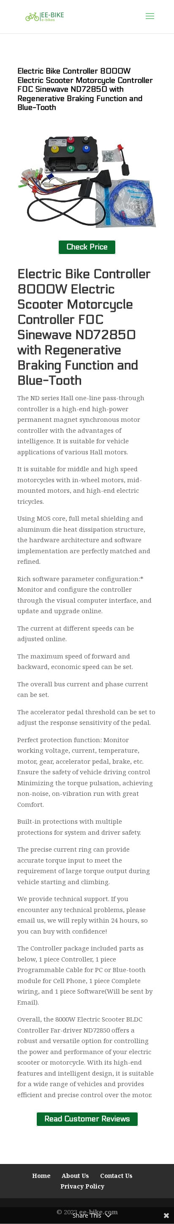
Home (41, 1176)
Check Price (87, 247)
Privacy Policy (82, 1186)
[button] (150, 21)
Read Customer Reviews (87, 1119)
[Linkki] (44, 16)
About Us (75, 1176)
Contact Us (116, 1176)
